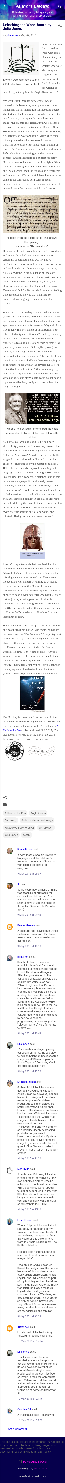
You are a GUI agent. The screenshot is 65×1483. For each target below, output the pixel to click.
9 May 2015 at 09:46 (29, 914)
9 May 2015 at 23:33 (29, 1316)
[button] (60, 26)
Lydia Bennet (24, 1220)
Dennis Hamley (26, 925)
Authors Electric (32, 6)
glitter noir (23, 1327)
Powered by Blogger (35, 1461)
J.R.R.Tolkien (45, 827)
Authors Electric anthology (37, 820)
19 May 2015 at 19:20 (29, 1420)
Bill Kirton (22, 956)
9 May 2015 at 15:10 (29, 1209)
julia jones (23, 1044)
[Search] (60, 7)
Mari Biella (23, 1169)
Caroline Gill (24, 1409)
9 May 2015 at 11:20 (29, 1158)
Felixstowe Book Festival (19, 827)
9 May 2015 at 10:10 (29, 946)
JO (19, 884)
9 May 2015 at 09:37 (29, 873)
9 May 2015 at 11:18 (29, 1071)
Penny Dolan (24, 849)
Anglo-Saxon (38, 813)
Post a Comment (16, 1429)
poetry (26, 835)
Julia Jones (11, 835)
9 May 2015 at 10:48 (29, 1033)
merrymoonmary (40, 1469)
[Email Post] (5, 805)
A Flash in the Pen (15, 813)
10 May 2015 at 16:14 (29, 1341)
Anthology (11, 820)
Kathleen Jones (26, 1081)
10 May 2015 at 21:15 (29, 1398)
